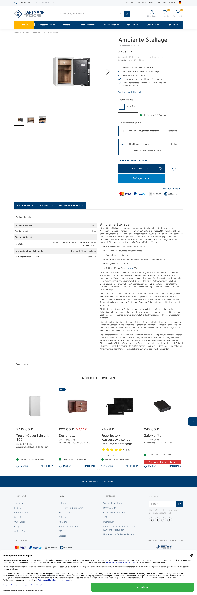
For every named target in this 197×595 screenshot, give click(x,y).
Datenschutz (109, 508)
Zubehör (36, 32)
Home (16, 32)
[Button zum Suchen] (127, 14)
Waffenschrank (88, 25)
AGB (105, 517)
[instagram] (151, 519)
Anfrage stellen (141, 178)
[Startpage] (29, 14)
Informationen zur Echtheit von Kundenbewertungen (119, 528)
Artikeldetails (23, 205)
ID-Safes (18, 508)
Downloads (44, 205)
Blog (16, 526)
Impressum (108, 522)
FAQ (61, 531)
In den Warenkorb (141, 168)
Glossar (62, 536)
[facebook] (157, 519)
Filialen (62, 517)
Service (152, 3)
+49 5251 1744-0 (25, 3)
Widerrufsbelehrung (113, 503)
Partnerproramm (22, 512)
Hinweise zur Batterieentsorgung (119, 534)
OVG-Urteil (19, 522)
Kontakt (172, 3)
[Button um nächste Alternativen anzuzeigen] (192, 421)
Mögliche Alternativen (69, 205)
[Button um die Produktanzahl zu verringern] (129, 115)
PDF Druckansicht (171, 188)
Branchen (130, 25)
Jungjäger (19, 503)
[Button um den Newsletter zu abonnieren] (179, 504)
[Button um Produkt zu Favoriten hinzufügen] (174, 169)
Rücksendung (65, 512)
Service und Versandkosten (134, 60)
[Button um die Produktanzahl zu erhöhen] (135, 115)
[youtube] (163, 519)
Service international (69, 526)
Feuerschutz (110, 25)
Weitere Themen (22, 531)
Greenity (18, 517)
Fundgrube (151, 25)
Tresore (66, 25)
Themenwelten (22, 496)
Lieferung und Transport (71, 508)
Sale (23, 25)
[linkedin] (169, 519)
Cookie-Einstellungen (114, 512)
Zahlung (63, 503)
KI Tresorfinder (44, 25)
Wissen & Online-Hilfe (136, 3)
